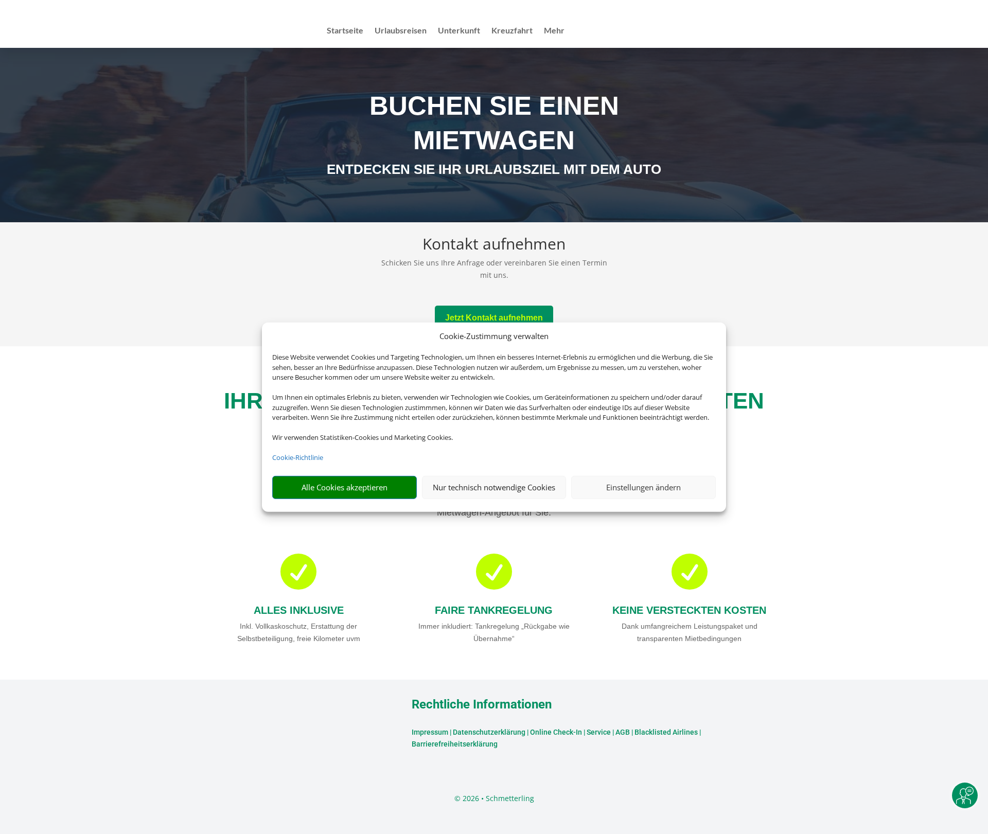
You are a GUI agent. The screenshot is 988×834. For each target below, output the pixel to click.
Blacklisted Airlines (666, 732)
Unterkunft (459, 31)
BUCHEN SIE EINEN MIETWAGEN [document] (494, 122)
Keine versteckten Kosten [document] (689, 610)
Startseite (345, 31)
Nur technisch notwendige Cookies (494, 487)
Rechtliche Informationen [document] (482, 705)
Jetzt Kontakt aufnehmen (494, 317)
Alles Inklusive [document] (299, 610)
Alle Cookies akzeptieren (344, 487)
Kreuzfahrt (512, 31)
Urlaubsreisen (401, 31)
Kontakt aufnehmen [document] (494, 245)
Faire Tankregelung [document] (494, 610)
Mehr (554, 31)
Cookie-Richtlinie (297, 457)
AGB (622, 732)
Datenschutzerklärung (489, 732)
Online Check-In (556, 732)
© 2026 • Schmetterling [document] (494, 798)
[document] (494, 172)
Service (599, 732)
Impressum (430, 732)
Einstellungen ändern (643, 487)
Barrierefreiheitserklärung (455, 744)
